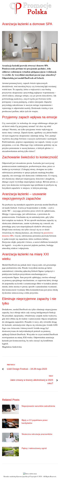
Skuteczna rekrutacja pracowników (37, 434)
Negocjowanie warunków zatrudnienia (38, 406)
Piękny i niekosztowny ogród (34, 448)
